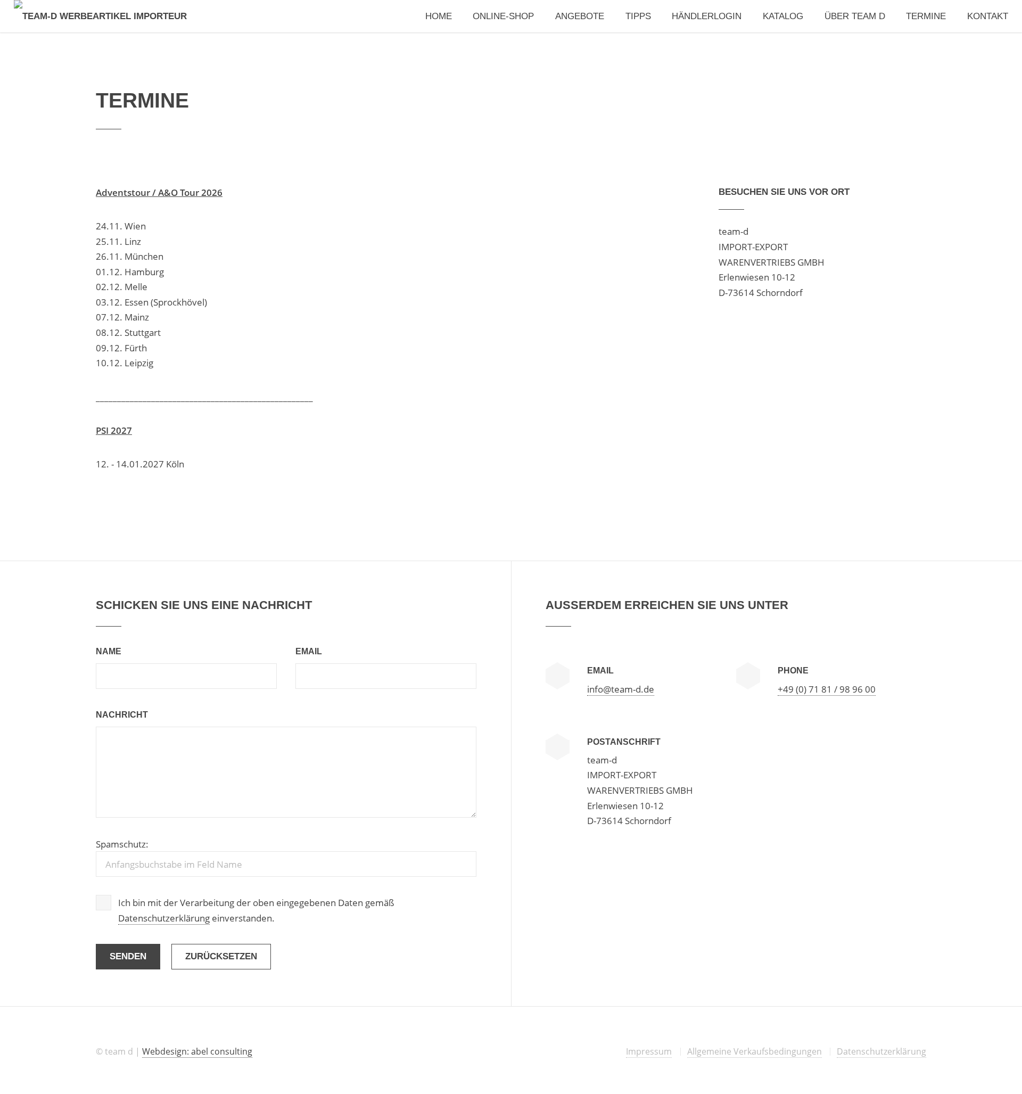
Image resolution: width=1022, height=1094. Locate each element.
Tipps (638, 16)
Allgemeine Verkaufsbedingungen (754, 1051)
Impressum (649, 1051)
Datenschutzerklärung (164, 917)
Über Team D (855, 16)
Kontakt (987, 16)
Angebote (579, 16)
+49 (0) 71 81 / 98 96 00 (827, 688)
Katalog (783, 16)
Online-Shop (503, 16)
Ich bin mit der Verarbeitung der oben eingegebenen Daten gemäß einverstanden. (256, 910)
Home (438, 16)
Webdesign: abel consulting (197, 1051)
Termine (926, 16)
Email (308, 651)
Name (108, 651)
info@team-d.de (620, 688)
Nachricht (122, 714)
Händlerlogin (706, 16)
